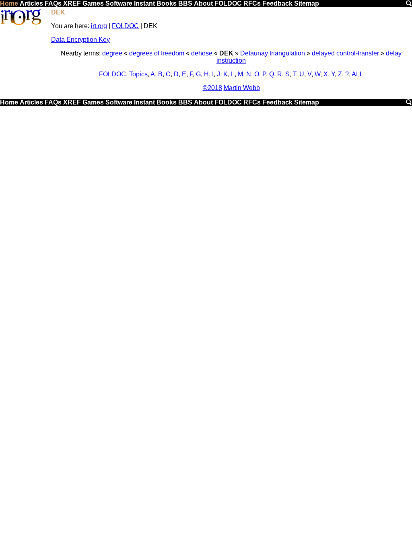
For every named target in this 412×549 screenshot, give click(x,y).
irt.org (99, 26)
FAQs (53, 3)
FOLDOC (228, 3)
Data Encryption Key (80, 39)
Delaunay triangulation (272, 53)
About (203, 3)
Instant (144, 3)
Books (167, 3)
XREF (72, 3)
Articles (31, 3)
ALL (357, 74)
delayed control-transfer (345, 53)
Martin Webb (242, 87)
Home (9, 3)
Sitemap (306, 3)
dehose (201, 53)
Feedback (277, 3)
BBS (185, 3)
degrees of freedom (156, 53)
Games (93, 3)
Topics (138, 74)
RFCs (252, 3)
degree (112, 53)
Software (118, 3)
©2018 (212, 87)
